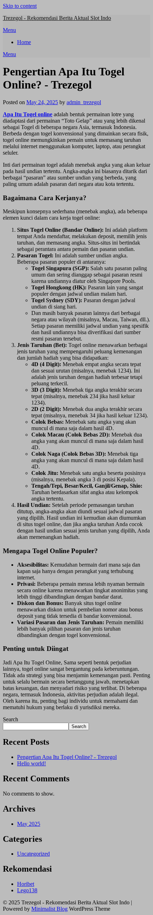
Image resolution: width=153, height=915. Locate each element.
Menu (9, 30)
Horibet (25, 884)
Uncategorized (33, 854)
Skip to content (20, 6)
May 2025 (28, 824)
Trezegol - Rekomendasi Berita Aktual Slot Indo (57, 18)
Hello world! (31, 763)
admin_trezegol (84, 102)
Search (10, 719)
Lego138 (27, 890)
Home (24, 42)
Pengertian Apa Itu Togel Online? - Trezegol (67, 757)
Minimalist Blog (49, 909)
